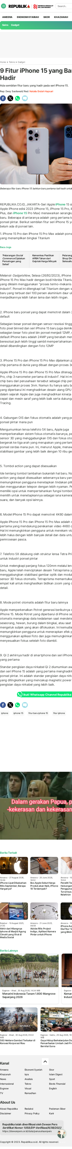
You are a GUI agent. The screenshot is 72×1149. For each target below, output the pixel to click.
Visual (28, 1088)
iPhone (60, 204)
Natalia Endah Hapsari (41, 91)
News (3, 1079)
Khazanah (5, 1074)
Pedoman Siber (57, 1108)
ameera (7, 17)
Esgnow (4, 1088)
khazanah (61, 17)
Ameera (4, 1069)
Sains (5, 24)
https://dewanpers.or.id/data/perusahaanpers (27, 1131)
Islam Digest (55, 1074)
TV (1, 1093)
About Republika (9, 1108)
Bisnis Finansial (57, 1083)
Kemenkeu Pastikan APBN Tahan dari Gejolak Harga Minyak (44, 258)
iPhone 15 (20, 213)
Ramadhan (30, 1093)
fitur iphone (59, 713)
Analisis (29, 1079)
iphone (4, 713)
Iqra (27, 1074)
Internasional (7, 1083)
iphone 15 (18, 713)
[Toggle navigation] (3, 6)
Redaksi (29, 1108)
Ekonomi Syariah (28, 17)
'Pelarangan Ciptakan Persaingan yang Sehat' (13, 260)
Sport (52, 1079)
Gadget (15, 24)
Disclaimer (5, 1113)
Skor (51, 1069)
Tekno (12, 62)
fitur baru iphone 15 (38, 713)
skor (46, 17)
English (53, 1088)
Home (3, 62)
